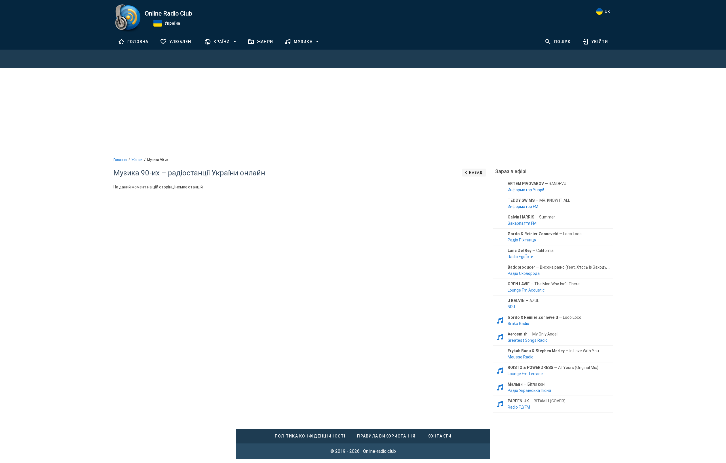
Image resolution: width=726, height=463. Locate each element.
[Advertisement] (363, 112)
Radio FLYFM (519, 407)
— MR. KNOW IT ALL (539, 200)
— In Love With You (553, 351)
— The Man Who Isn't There (544, 284)
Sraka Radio (518, 323)
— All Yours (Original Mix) (553, 367)
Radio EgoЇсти (520, 256)
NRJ (511, 307)
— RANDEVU (537, 183)
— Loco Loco (545, 234)
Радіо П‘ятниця (522, 240)
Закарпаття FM (522, 223)
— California (531, 250)
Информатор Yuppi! (526, 190)
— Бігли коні (526, 384)
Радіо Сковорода (524, 273)
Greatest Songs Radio (528, 340)
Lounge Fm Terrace (525, 373)
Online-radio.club (379, 451)
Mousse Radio (520, 357)
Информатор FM (523, 206)
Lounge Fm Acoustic (526, 290)
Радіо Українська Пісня (529, 390)
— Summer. (532, 217)
